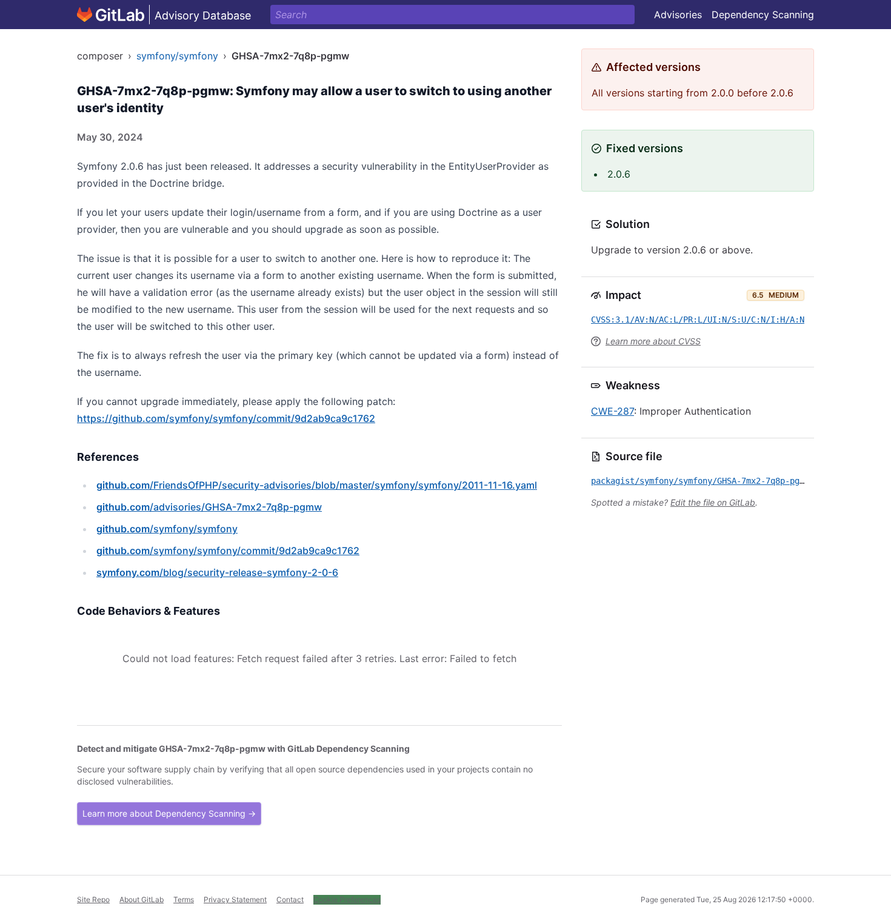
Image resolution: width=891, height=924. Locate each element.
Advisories (678, 14)
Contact (290, 899)
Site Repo (93, 899)
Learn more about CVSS (653, 341)
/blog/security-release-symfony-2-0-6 (217, 572)
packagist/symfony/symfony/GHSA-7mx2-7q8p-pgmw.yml (710, 481)
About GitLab (141, 899)
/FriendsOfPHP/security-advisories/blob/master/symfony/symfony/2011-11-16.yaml (316, 485)
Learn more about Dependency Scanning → (169, 813)
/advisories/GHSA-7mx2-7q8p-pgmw (209, 507)
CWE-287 (612, 411)
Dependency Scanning (763, 14)
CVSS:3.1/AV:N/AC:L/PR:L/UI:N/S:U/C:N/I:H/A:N (697, 319)
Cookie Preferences (347, 899)
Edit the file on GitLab (712, 502)
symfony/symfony (177, 56)
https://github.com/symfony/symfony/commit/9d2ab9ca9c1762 (226, 418)
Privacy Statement (235, 899)
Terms (183, 899)
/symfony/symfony (167, 529)
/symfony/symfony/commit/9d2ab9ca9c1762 (227, 550)
